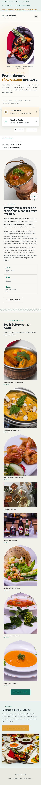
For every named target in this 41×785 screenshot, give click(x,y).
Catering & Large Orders (15, 728)
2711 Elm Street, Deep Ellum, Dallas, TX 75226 (16, 1)
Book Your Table (20, 692)
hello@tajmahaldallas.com (23, 5)
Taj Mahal (10, 15)
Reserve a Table (13, 300)
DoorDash (31, 130)
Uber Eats (18, 130)
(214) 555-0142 (8, 5)
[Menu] (36, 16)
